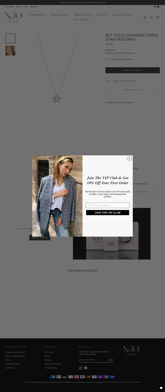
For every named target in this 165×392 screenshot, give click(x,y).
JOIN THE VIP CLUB (108, 212)
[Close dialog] (129, 158)
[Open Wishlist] (161, 388)
